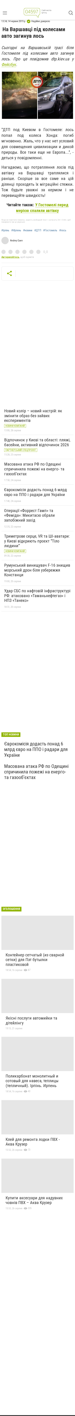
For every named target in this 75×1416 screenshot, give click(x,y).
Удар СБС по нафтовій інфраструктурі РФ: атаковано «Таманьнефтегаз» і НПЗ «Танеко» (37, 595)
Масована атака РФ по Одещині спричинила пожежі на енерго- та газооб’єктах (34, 469)
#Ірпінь (5, 230)
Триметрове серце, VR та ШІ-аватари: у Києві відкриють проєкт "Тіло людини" (37, 541)
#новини (27, 230)
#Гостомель (50, 230)
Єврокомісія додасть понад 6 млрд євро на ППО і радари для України (35, 492)
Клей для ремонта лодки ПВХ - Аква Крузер (33, 1142)
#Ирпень (16, 230)
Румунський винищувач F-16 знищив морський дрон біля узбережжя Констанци (37, 570)
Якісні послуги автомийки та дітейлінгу (31, 1020)
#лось (62, 230)
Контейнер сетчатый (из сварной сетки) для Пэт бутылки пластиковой (35, 960)
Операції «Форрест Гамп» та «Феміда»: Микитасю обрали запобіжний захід (29, 515)
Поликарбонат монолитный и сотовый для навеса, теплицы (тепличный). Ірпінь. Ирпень (32, 1081)
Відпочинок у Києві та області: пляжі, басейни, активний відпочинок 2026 (37, 442)
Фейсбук (8, 64)
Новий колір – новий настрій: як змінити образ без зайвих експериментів (33, 415)
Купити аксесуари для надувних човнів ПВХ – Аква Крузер (34, 1200)
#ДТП (37, 230)
